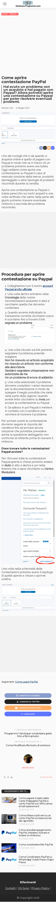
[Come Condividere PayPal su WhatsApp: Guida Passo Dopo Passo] (8, 859)
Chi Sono (23, 888)
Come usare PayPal (26, 682)
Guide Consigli (10, 14)
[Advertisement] (28, 45)
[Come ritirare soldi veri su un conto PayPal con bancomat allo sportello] (8, 819)
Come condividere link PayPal (36, 844)
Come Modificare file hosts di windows (28, 745)
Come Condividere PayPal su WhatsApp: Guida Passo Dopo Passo (36, 859)
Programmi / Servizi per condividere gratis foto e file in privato (28, 735)
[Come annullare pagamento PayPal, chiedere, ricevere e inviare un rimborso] (8, 832)
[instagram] (8, 777)
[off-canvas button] (5, 4)
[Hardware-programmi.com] (28, 3)
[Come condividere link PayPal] (8, 848)
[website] (5, 777)
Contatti (10, 888)
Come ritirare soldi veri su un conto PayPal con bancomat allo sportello (35, 818)
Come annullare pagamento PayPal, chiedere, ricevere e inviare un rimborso (35, 833)
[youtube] (11, 777)
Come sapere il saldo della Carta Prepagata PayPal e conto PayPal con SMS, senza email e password (35, 802)
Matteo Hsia (7, 108)
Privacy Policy (40, 888)
